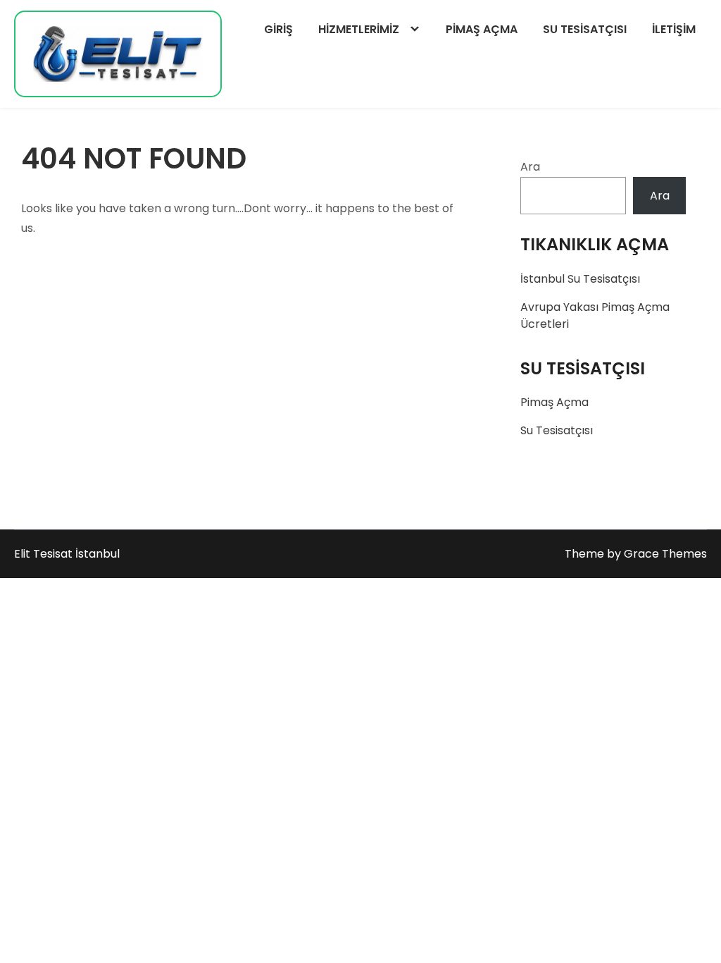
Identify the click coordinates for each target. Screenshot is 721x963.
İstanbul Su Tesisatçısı (580, 279)
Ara (530, 167)
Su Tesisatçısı (585, 29)
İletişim (674, 29)
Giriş (278, 29)
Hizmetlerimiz (358, 29)
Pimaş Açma (482, 29)
